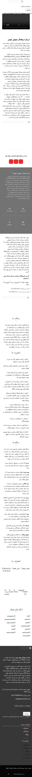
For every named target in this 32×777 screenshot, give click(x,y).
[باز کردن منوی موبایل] (30, 3)
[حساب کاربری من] (2, 3)
